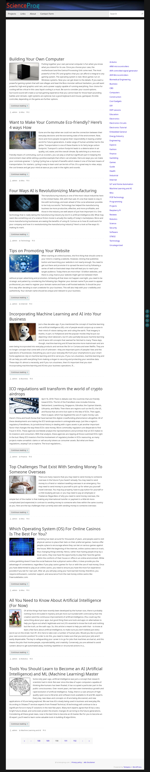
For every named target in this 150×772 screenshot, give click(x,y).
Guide (112, 166)
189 (47, 741)
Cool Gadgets (116, 101)
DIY (111, 105)
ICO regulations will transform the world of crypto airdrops (56, 391)
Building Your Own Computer (36, 59)
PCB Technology (117, 197)
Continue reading (18, 106)
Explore (113, 145)
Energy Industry (117, 136)
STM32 (113, 236)
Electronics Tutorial (118, 127)
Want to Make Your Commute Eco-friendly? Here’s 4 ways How (55, 125)
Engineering (115, 140)
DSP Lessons (115, 110)
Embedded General (118, 132)
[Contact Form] (147, 325)
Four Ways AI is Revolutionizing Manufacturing (53, 190)
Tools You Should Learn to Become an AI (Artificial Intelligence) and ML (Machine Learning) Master (55, 671)
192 (74, 741)
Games (113, 162)
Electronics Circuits (118, 123)
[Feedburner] (147, 321)
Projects (113, 206)
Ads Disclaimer (89, 762)
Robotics (24, 659)
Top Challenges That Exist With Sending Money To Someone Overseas (55, 469)
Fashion (113, 149)
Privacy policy (76, 762)
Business (24, 379)
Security (113, 227)
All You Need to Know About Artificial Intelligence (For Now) (55, 603)
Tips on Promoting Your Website (39, 250)
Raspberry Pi (115, 210)
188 (38, 741)
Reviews (113, 214)
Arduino (113, 62)
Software (114, 232)
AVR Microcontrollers (119, 75)
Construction (115, 97)
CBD (111, 88)
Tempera (127, 767)
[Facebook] (147, 311)
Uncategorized (116, 245)
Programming (116, 201)
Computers (115, 92)
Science (113, 223)
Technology (25, 241)
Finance (24, 457)
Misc (23, 112)
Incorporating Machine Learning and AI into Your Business (55, 316)
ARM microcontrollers (119, 66)
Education (114, 114)
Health (112, 171)
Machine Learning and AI (31, 730)
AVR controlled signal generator (124, 70)
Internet (24, 304)
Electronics (114, 118)
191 (65, 741)
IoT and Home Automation (121, 184)
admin (14, 112)
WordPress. (137, 767)
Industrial (114, 175)
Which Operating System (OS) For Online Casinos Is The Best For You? (55, 531)
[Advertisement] (75, 35)
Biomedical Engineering (120, 79)
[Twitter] (147, 316)
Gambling (114, 158)
